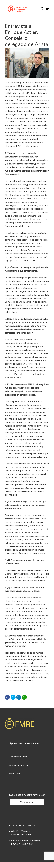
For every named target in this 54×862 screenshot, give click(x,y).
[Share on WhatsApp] (24, 697)
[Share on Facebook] (7, 697)
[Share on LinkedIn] (18, 697)
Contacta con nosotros (22, 825)
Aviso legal (14, 773)
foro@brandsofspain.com (28, 840)
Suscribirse (27, 802)
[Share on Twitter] (13, 697)
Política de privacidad (19, 765)
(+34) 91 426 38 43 (23, 844)
